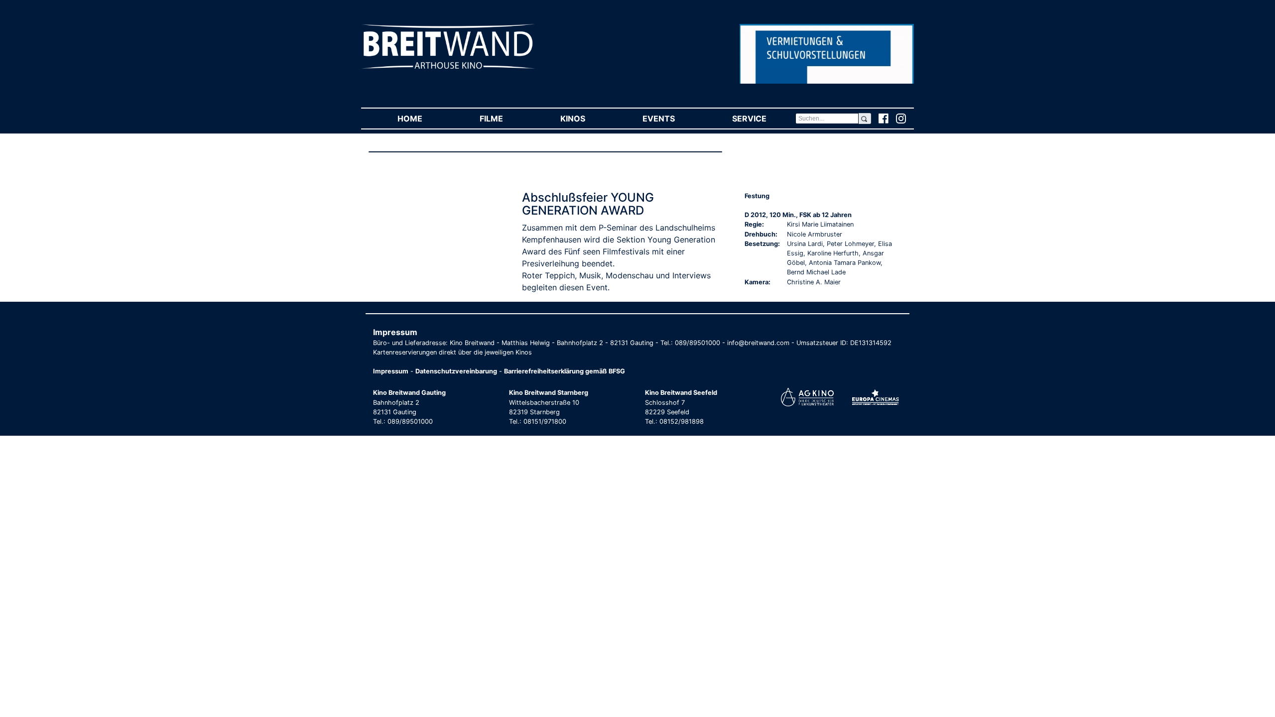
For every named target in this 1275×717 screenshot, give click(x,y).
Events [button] (672, 118)
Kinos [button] (587, 118)
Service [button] (763, 118)
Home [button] (424, 118)
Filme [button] (505, 118)
